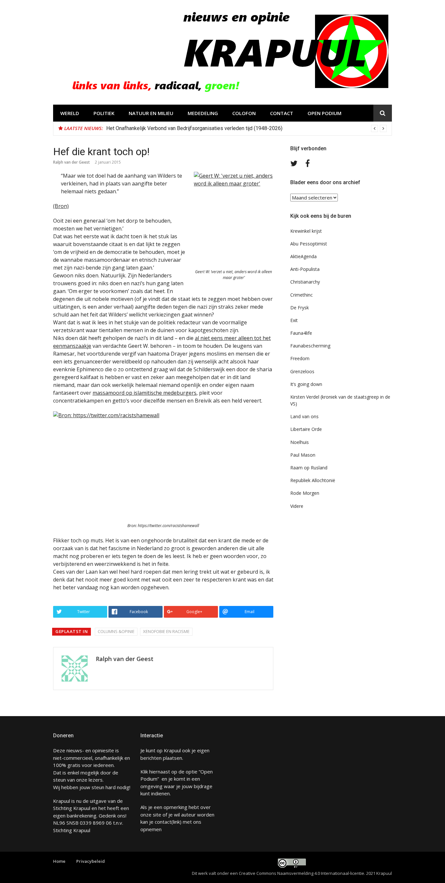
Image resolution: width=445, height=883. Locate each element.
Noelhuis (299, 442)
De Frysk (299, 307)
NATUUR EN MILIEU (151, 113)
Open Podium (324, 113)
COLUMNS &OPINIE (116, 631)
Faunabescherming (310, 346)
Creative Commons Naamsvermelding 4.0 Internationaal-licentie (301, 873)
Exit (294, 320)
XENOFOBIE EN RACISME (166, 631)
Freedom (299, 358)
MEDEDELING (203, 113)
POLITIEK (103, 113)
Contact (281, 113)
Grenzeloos (302, 371)
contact (163, 821)
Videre (296, 506)
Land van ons (304, 416)
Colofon (244, 113)
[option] (246, 128)
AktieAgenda (303, 256)
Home (59, 861)
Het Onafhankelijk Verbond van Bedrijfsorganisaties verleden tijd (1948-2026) (194, 128)
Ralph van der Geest (71, 162)
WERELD (69, 113)
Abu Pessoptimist (308, 244)
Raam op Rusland (308, 467)
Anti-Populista (305, 269)
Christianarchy (305, 282)
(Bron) (61, 206)
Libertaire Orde (306, 429)
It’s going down (306, 384)
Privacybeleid (90, 861)
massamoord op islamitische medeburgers (144, 392)
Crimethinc (301, 295)
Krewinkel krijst (306, 231)
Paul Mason (302, 455)
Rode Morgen (304, 493)
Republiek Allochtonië (312, 480)
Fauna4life (301, 333)
